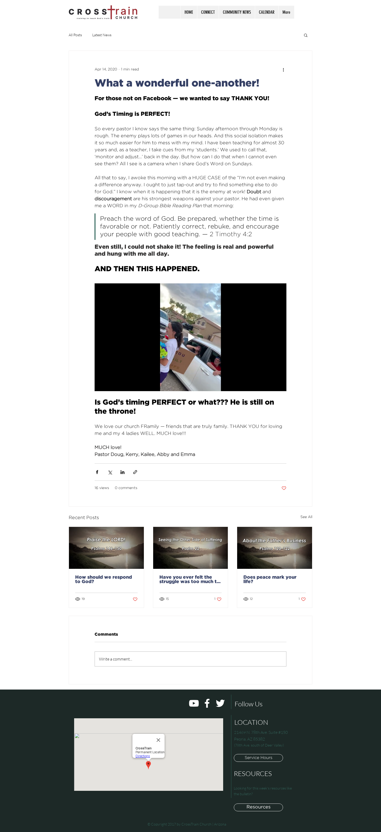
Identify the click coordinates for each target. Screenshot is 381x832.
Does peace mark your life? (270, 579)
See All (306, 517)
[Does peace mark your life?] (274, 548)
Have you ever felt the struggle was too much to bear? (189, 579)
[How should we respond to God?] (106, 548)
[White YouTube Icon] (194, 703)
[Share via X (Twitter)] (109, 472)
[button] (208, 12)
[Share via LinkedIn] (122, 472)
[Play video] (190, 337)
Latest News (101, 35)
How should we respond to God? (103, 579)
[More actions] (283, 69)
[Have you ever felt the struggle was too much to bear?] (190, 548)
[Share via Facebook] (97, 472)
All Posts (75, 35)
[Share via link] (135, 472)
